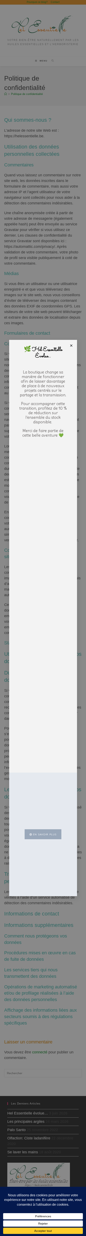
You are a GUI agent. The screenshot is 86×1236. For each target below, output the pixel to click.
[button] (71, 345)
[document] (43, 618)
